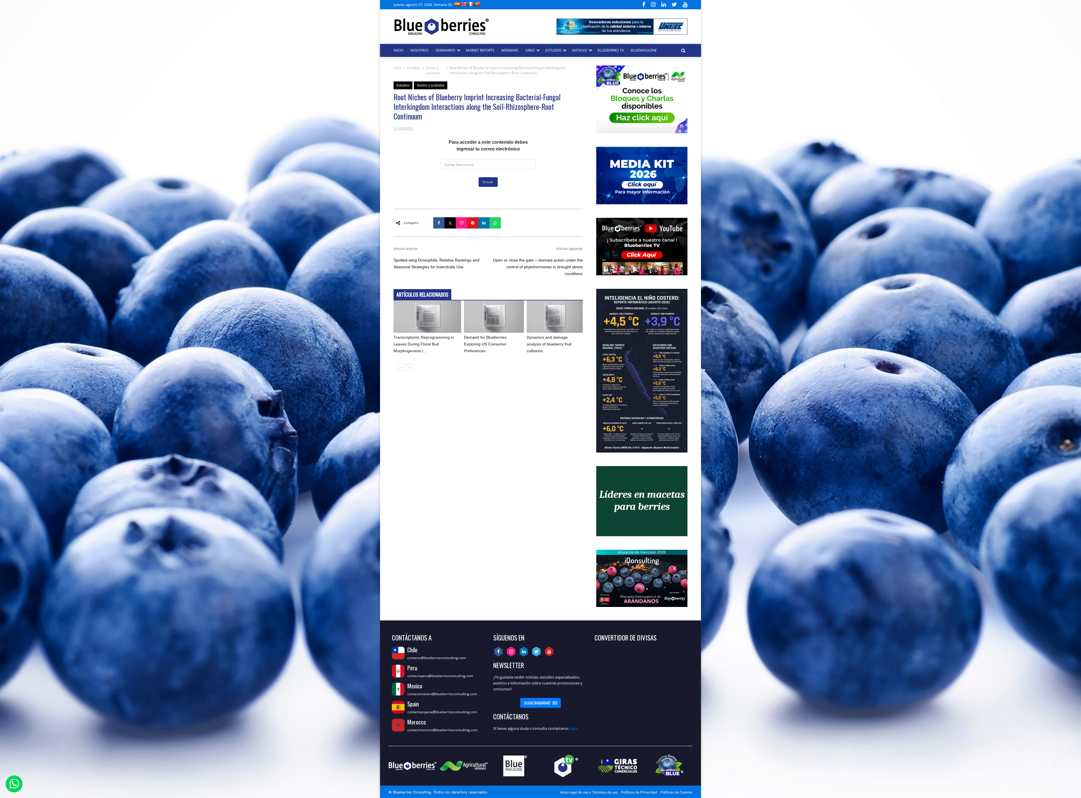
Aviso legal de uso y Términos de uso (589, 792)
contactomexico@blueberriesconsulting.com (442, 693)
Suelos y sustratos (433, 70)
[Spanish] (457, 4)
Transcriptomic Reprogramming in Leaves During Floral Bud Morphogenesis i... (424, 344)
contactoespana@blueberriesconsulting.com (442, 712)
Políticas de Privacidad (639, 792)
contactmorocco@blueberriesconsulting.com (442, 730)
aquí (573, 728)
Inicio (398, 67)
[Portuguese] (477, 4)
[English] (464, 4)
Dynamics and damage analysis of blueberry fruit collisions (549, 344)
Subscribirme (540, 703)
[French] (471, 4)
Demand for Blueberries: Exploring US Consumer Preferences (486, 344)
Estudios (413, 67)
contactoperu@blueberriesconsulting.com (440, 675)
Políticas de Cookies (676, 792)
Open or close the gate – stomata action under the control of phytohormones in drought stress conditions (538, 267)
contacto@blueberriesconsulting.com (436, 657)
